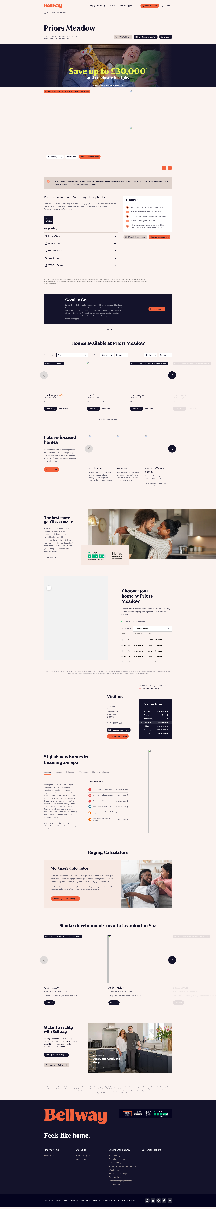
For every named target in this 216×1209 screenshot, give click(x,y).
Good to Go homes (76, 308)
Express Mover (115, 1177)
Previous (44, 375)
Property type (49, 355)
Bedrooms (138, 355)
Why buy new (114, 1170)
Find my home (51, 1150)
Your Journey (114, 1156)
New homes (49, 1156)
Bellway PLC (74, 1200)
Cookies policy (96, 1200)
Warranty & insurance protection (122, 1166)
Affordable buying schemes (120, 1181)
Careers (65, 1200)
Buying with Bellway (97, 6)
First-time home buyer (118, 1174)
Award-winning (115, 1163)
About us (112, 6)
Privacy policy (85, 1200)
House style (126, 629)
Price (96, 355)
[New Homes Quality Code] (147, 1113)
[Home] (45, 13)
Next (172, 375)
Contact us (81, 1159)
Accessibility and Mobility (126, 1200)
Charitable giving (83, 1156)
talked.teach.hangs (151, 689)
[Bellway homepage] (75, 1124)
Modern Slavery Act (109, 1200)
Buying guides (115, 1184)
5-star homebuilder (117, 1159)
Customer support (125, 6)
